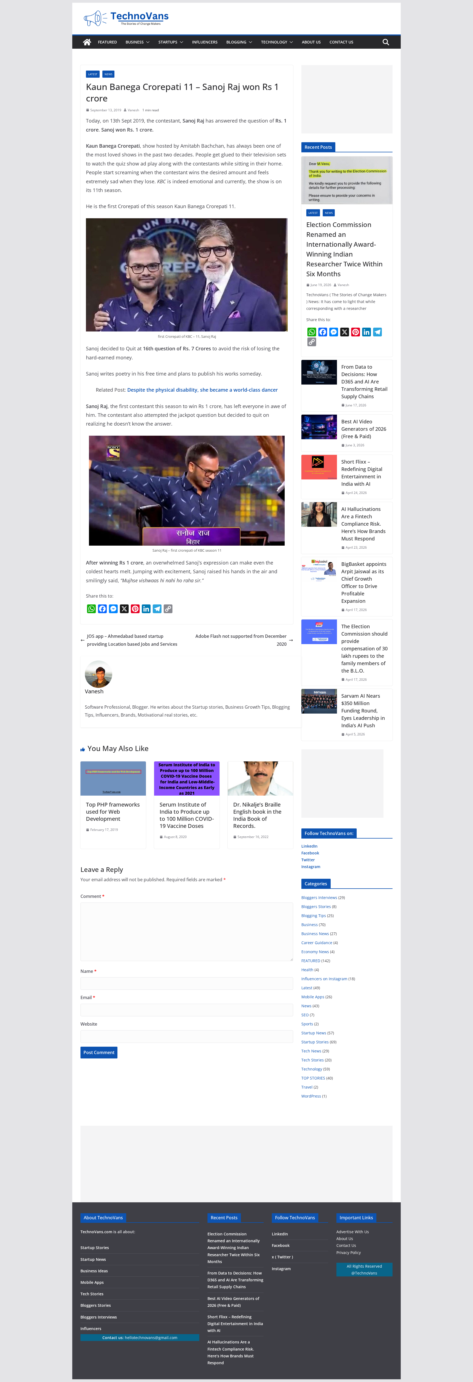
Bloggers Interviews (319, 897)
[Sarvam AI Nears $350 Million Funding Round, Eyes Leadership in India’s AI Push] (319, 715)
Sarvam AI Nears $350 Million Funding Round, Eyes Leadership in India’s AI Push (363, 711)
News (108, 74)
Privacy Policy (348, 1252)
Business (135, 42)
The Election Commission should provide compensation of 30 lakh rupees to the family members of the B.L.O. (364, 648)
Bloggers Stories (316, 906)
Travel (307, 1087)
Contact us (341, 42)
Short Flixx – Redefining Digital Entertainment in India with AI (361, 472)
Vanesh (133, 110)
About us (311, 42)
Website (88, 1024)
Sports (307, 1023)
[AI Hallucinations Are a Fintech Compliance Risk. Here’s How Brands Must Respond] (319, 528)
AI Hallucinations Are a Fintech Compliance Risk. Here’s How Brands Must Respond (363, 524)
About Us (344, 1238)
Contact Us (346, 1245)
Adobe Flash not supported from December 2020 (241, 640)
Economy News (315, 951)
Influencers (205, 42)
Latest (92, 74)
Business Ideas (94, 1270)
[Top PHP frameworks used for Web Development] (113, 765)
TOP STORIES (313, 1078)
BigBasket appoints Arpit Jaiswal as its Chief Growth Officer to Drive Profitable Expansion (364, 582)
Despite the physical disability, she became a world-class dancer (202, 389)
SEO (305, 1014)
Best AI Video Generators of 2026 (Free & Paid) (363, 429)
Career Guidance (316, 942)
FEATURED (107, 42)
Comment (92, 896)
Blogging (236, 42)
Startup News (313, 1032)
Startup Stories (315, 1041)
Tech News (311, 1051)
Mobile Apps (312, 996)
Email (87, 997)
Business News (315, 933)
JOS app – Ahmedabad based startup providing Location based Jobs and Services (132, 640)
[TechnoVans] (87, 42)
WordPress (311, 1096)
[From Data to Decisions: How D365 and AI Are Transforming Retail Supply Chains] (319, 386)
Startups (167, 42)
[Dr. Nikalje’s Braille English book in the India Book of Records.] (260, 765)
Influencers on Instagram (324, 978)
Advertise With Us (352, 1231)
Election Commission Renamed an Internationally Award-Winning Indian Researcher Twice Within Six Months (344, 249)
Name (88, 971)
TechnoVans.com (96, 1231)
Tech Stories (312, 1060)
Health (307, 969)
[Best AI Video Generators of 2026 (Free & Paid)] (319, 433)
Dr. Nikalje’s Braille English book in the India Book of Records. (257, 815)
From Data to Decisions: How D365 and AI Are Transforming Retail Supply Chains (364, 381)
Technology (274, 42)
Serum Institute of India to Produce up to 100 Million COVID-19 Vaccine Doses (187, 815)
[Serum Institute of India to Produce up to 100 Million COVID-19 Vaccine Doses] (187, 765)
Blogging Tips (313, 915)
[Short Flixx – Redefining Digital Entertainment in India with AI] (319, 477)
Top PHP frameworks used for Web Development (113, 811)
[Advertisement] (347, 99)
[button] (147, 42)
